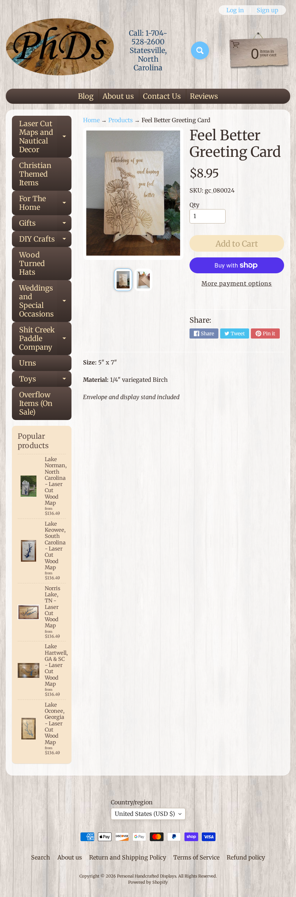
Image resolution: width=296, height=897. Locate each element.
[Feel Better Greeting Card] (123, 280)
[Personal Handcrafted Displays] (60, 50)
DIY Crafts (45, 240)
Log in (235, 10)
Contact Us (162, 96)
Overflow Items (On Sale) (35, 403)
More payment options (236, 283)
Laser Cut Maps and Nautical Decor (45, 136)
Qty (194, 204)
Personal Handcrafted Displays (146, 876)
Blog (85, 96)
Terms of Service (196, 857)
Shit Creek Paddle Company (45, 338)
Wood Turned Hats (32, 263)
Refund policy (246, 857)
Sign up (267, 10)
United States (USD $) (145, 813)
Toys (45, 380)
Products (120, 120)
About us (118, 96)
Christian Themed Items (35, 174)
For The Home (45, 203)
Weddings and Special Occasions (45, 300)
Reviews (204, 96)
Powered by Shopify (148, 882)
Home (91, 120)
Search (40, 857)
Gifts (45, 224)
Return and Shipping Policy (127, 857)
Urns (27, 362)
